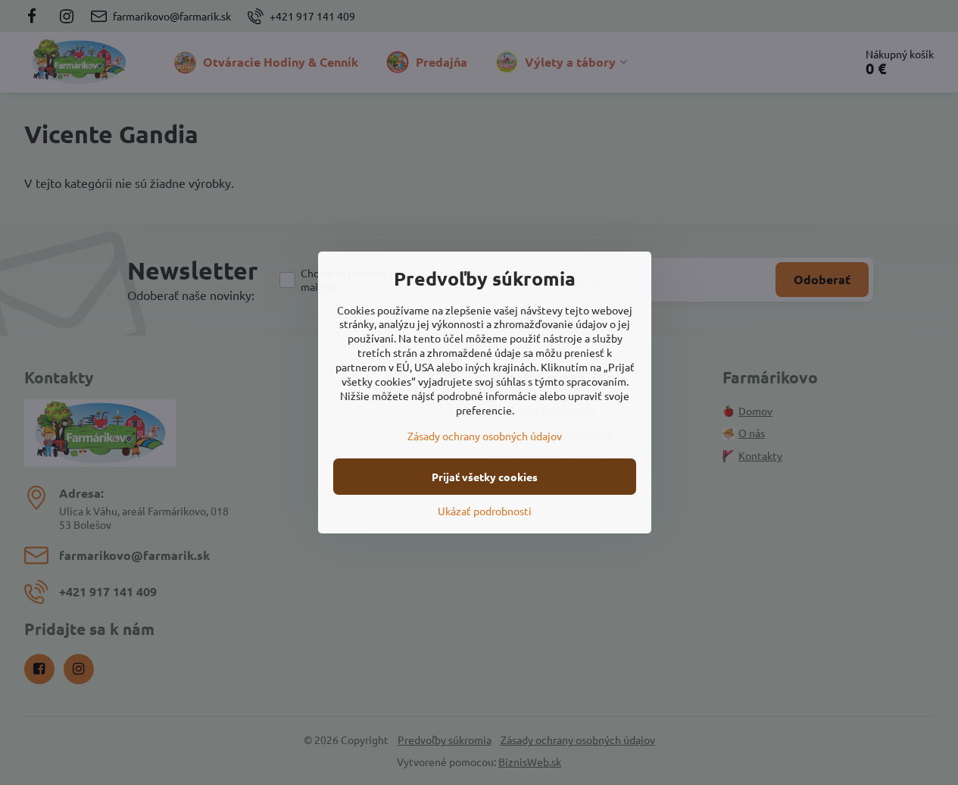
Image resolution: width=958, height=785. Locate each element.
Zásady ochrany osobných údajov (484, 436)
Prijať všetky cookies (485, 476)
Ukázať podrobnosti (485, 511)
